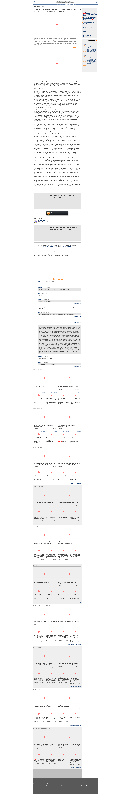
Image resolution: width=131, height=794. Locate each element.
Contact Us (35, 792)
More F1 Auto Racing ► (76, 686)
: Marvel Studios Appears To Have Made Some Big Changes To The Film (89, 24)
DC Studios (79, 431)
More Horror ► (78, 602)
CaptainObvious (37, 47)
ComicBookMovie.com (42, 254)
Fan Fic (39, 48)
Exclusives (61, 4)
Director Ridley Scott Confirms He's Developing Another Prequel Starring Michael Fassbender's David (90, 35)
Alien (56, 411)
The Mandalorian (77, 411)
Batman (79, 392)
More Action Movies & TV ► (75, 725)
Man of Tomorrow (54, 431)
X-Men (43, 392)
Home (35, 6)
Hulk (68, 392)
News (56, 4)
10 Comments (58, 279)
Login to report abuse (77, 291)
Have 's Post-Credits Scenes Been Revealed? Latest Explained (89, 19)
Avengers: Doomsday (54, 392)
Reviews (39, 6)
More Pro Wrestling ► (76, 767)
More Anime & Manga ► (75, 522)
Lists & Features (67, 4)
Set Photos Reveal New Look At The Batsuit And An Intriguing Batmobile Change (89, 29)
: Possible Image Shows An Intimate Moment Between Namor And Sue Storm (90, 14)
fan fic (44, 6)
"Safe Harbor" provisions (65, 246)
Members (74, 4)
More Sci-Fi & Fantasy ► (75, 483)
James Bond (43, 431)
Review (74, 47)
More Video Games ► (76, 562)
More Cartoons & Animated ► (74, 644)
